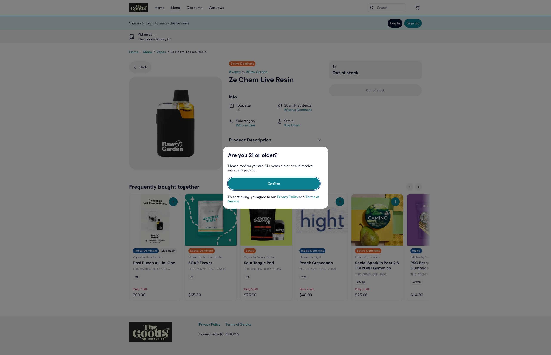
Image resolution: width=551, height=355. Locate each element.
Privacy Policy (287, 197)
